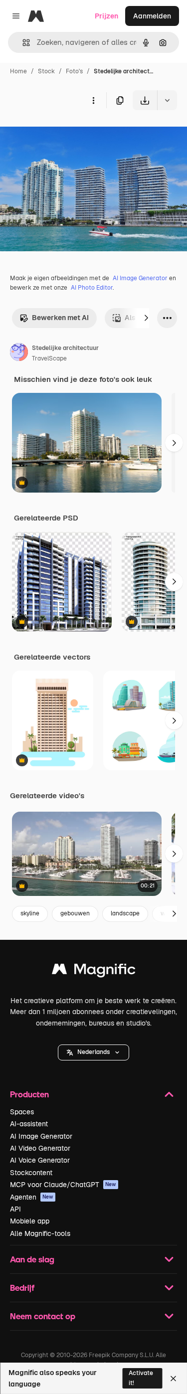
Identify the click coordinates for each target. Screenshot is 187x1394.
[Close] (173, 1379)
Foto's (74, 71)
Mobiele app (29, 1221)
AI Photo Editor (92, 288)
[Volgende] (146, 318)
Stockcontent (31, 1172)
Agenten (31, 1197)
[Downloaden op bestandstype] (167, 100)
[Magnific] (94, 971)
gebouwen (75, 913)
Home (18, 71)
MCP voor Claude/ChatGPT (63, 1184)
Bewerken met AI (60, 317)
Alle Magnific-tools (40, 1233)
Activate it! (141, 1378)
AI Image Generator (140, 278)
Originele (65, 133)
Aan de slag (32, 1259)
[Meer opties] (93, 100)
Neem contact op (42, 1316)
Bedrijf (22, 1287)
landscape (125, 913)
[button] (93, 1052)
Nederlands (93, 1052)
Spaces (22, 1111)
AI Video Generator (40, 1148)
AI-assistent (29, 1123)
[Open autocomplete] (22, 42)
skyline (29, 913)
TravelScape (49, 358)
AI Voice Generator (40, 1160)
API (15, 1209)
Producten (29, 1094)
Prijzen (106, 15)
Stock (46, 71)
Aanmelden (152, 15)
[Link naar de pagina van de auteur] (19, 353)
